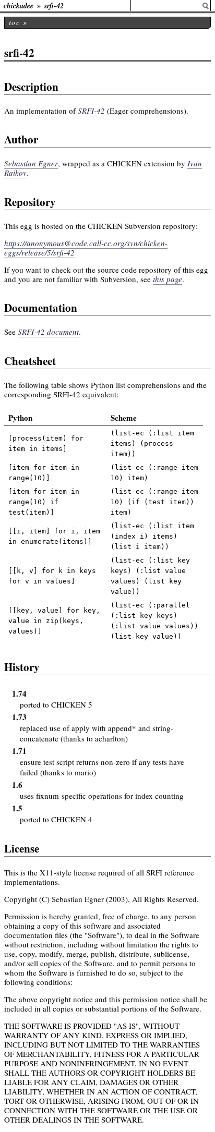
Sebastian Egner (31, 163)
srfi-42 (54, 6)
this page (167, 279)
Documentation (40, 307)
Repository (30, 202)
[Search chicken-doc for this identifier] (205, 6)
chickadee (18, 6)
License (21, 848)
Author (21, 139)
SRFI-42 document (48, 331)
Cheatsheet (30, 361)
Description (31, 86)
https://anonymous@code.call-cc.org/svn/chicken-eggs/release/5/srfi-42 (86, 248)
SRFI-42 (91, 110)
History (22, 667)
